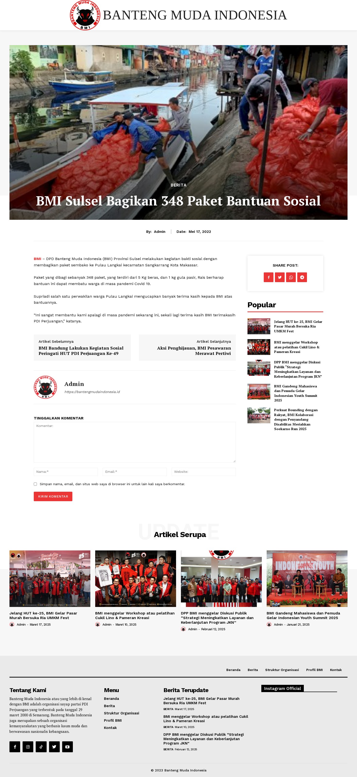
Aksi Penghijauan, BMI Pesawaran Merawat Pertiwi (194, 350)
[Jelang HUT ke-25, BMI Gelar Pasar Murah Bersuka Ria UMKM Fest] (258, 326)
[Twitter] (280, 277)
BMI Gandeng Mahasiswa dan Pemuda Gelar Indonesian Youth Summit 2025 (295, 393)
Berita (179, 185)
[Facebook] (268, 277)
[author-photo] (12, 624)
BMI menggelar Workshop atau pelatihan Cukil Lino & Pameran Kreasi (297, 347)
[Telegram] (302, 277)
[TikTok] (41, 746)
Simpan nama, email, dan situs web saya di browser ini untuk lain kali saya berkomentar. (112, 484)
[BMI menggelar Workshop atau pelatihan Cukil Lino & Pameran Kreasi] (258, 347)
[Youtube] (67, 746)
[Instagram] (28, 746)
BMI (38, 258)
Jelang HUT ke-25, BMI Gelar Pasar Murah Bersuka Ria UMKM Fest (298, 326)
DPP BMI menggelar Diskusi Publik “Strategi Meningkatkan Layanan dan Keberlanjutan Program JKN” (298, 369)
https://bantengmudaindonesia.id (92, 392)
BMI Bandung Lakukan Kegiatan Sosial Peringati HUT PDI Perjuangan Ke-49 (81, 350)
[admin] (45, 387)
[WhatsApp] (291, 277)
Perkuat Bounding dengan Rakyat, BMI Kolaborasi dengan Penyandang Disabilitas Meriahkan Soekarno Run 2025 (296, 419)
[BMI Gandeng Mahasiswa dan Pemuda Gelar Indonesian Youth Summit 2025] (258, 392)
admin (159, 231)
